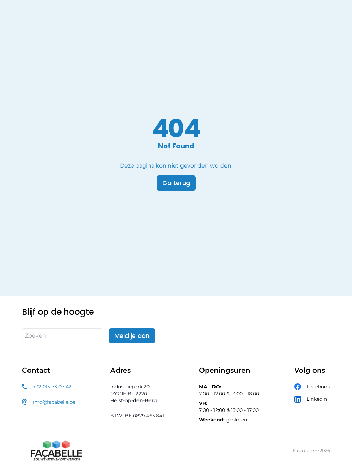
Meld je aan (132, 335)
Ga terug (176, 183)
